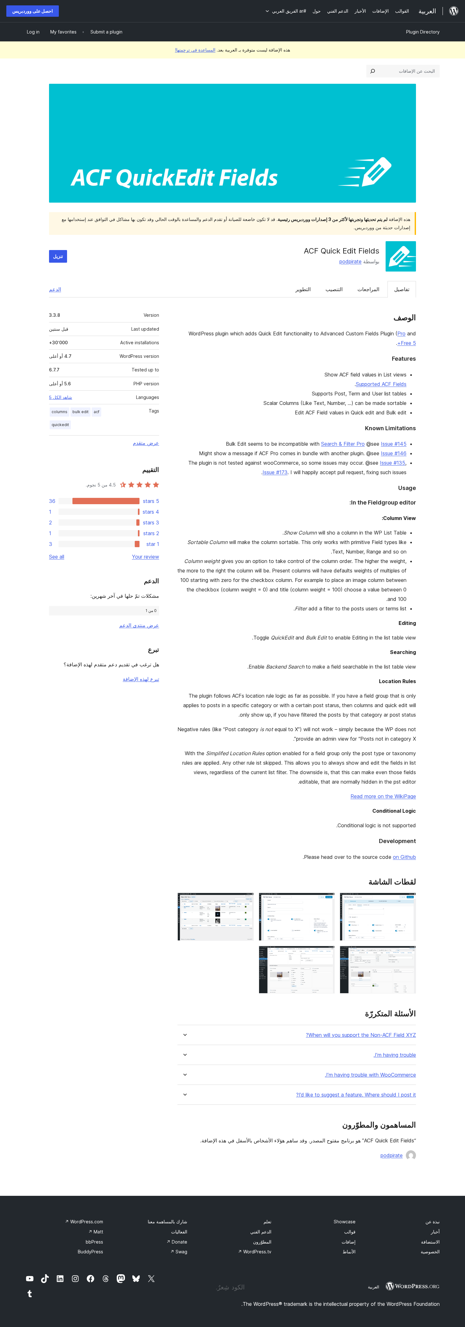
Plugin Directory (423, 31)
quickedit (60, 424)
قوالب (350, 1231)
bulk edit (80, 411)
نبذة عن (432, 1221)
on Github (404, 857)
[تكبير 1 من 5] (407, 901)
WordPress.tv (254, 1251)
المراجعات (368, 289)
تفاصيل (401, 289)
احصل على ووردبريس (32, 11)
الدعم (55, 289)
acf (96, 411)
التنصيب (334, 289)
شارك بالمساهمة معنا (167, 1221)
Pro (401, 333)
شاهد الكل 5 (60, 397)
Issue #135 (392, 463)
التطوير (303, 289)
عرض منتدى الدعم (139, 625)
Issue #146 (393, 453)
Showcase (345, 1221)
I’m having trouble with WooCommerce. (370, 1075)
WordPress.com (84, 1221)
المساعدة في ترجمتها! (195, 49)
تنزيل (58, 256)
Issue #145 (393, 444)
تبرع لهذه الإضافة (141, 679)
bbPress (94, 1241)
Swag (178, 1251)
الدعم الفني (260, 1231)
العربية (373, 1286)
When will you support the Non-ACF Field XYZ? (361, 1035)
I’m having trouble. (395, 1055)
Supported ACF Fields (381, 384)
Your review (145, 556)
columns (59, 411)
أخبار (435, 1231)
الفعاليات (179, 1231)
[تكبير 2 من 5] (326, 901)
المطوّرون (262, 1241)
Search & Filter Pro (343, 444)
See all (56, 556)
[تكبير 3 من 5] (245, 901)
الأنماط (349, 1251)
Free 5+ (406, 343)
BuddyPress (90, 1251)
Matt (95, 1231)
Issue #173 (275, 472)
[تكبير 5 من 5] (326, 954)
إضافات (349, 1241)
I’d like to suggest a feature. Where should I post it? (356, 1095)
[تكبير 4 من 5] (407, 954)
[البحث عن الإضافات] (372, 71)
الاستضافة (430, 1241)
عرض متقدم (146, 443)
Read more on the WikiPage (383, 796)
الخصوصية (430, 1251)
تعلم (267, 1221)
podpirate (350, 261)
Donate (176, 1241)
